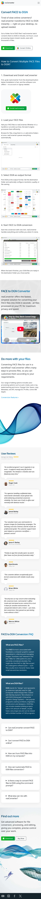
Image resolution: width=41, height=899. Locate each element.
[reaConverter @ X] (21, 896)
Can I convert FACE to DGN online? (18, 741)
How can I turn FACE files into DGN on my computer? (19, 754)
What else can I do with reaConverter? (16, 797)
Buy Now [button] (21, 838)
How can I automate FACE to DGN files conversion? (19, 768)
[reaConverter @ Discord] (10, 896)
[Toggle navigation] (38, 3)
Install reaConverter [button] (17, 108)
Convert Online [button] (25, 48)
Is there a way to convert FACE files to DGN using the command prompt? (19, 783)
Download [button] (9, 48)
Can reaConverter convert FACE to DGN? (20, 728)
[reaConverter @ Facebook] (16, 896)
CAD (29, 690)
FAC (24, 663)
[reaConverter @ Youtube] (4, 896)
